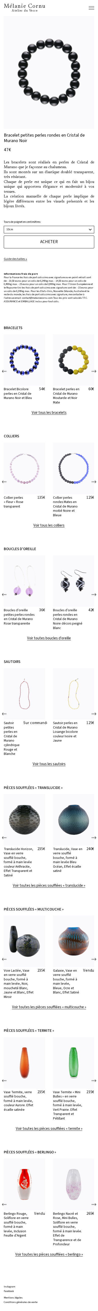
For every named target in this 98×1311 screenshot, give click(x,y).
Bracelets (13, 328)
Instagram (9, 1286)
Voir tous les (49, 412)
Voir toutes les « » (49, 885)
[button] (4, 371)
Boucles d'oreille (20, 549)
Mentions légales (13, 1297)
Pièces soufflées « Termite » (29, 1030)
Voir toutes (49, 638)
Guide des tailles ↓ (15, 259)
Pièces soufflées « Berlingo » (30, 1152)
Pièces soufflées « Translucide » (33, 787)
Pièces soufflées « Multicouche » (34, 909)
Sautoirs (12, 661)
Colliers (11, 436)
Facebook (9, 1291)
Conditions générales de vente (20, 1302)
